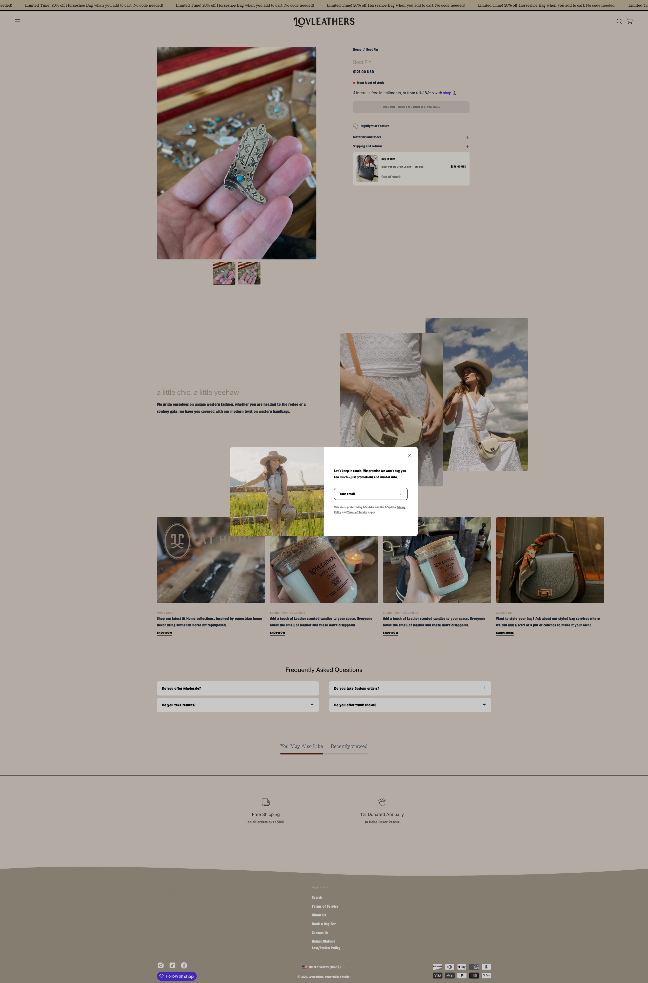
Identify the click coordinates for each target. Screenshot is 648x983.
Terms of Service (357, 512)
